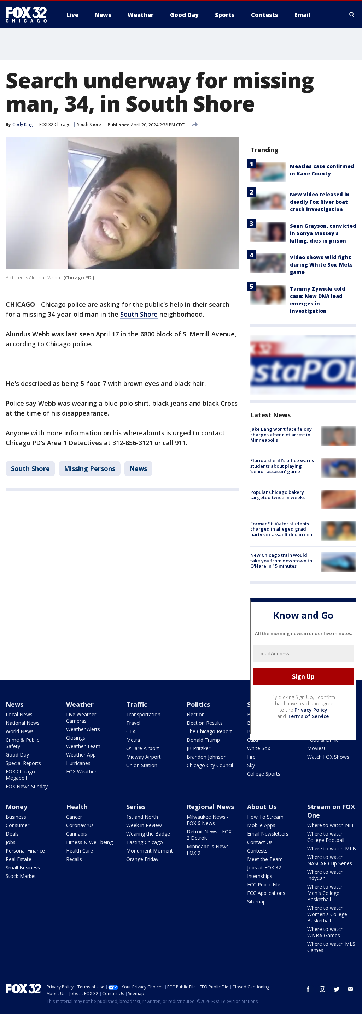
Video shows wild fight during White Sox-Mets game (321, 264)
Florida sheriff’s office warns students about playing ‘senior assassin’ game (282, 465)
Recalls (74, 859)
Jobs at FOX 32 (264, 867)
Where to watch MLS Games (331, 947)
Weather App (81, 754)
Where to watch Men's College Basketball (325, 893)
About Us (261, 806)
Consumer (17, 825)
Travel (133, 722)
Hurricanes (78, 763)
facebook (308, 989)
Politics (198, 704)
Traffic (136, 704)
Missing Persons (89, 468)
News (138, 468)
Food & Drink (322, 739)
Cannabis (76, 833)
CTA (131, 731)
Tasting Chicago (144, 842)
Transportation (143, 714)
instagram (322, 989)
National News (23, 722)
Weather (80, 704)
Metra (133, 739)
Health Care (79, 850)
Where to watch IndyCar (325, 874)
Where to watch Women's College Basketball (327, 914)
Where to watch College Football (325, 836)
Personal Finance (25, 850)
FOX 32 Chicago (55, 124)
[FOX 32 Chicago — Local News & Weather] (29, 14)
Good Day (17, 754)
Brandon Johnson (207, 756)
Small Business (23, 867)
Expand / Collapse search (352, 15)
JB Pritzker (198, 748)
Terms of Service (308, 716)
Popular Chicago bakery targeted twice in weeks (277, 495)
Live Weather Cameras (81, 717)
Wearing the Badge (148, 833)
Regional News (210, 806)
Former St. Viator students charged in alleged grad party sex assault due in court (283, 529)
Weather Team (83, 746)
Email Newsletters (267, 833)
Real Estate (18, 859)
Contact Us (260, 842)
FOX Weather (81, 771)
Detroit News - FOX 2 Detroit (209, 834)
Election (196, 714)
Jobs (11, 842)
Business (16, 816)
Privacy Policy (310, 709)
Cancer (74, 816)
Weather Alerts (83, 729)
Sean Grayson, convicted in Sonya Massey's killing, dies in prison (323, 233)
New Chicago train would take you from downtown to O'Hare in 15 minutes (281, 560)
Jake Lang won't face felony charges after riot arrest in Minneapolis (281, 434)
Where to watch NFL (331, 825)
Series (135, 806)
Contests (257, 850)
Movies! (316, 748)
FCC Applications (266, 893)
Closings (75, 737)
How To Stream (265, 816)
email (350, 989)
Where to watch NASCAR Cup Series (329, 860)
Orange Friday (142, 859)
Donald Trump (203, 739)
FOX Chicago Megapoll (20, 774)
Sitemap (256, 901)
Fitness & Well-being (89, 842)
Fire (251, 756)
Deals (12, 833)
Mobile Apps (261, 825)
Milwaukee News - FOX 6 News (208, 819)
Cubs (252, 739)
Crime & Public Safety (22, 742)
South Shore (89, 124)
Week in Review (144, 825)
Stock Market (21, 876)
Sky (251, 765)
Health (77, 806)
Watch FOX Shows (328, 756)
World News (20, 731)
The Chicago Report (209, 731)
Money (16, 806)
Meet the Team (265, 859)
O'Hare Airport (142, 748)
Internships (259, 876)
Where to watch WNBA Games (325, 932)
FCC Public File (263, 884)
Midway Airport (143, 756)
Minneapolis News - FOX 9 (209, 849)
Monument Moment (149, 850)
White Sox (258, 748)
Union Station (141, 765)
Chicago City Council (210, 765)
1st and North (142, 816)
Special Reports (23, 763)
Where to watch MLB (331, 848)
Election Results (205, 722)
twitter (336, 989)
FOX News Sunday (27, 786)
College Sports (263, 773)
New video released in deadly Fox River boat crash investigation (320, 202)
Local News (19, 714)
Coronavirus (80, 825)
